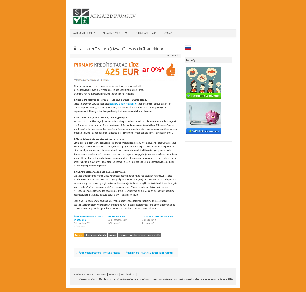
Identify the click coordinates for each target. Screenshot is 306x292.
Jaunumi (168, 33)
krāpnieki (123, 235)
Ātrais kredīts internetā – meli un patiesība (98, 252)
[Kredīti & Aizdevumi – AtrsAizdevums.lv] (105, 24)
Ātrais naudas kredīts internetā (157, 216)
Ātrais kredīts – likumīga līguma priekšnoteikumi (151, 252)
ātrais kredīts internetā (95, 235)
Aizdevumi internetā (84, 33)
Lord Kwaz (168, 87)
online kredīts (154, 235)
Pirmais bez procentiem (115, 33)
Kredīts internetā (116, 216)
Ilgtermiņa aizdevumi (146, 33)
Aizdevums (79, 274)
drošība (112, 235)
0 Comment (172, 55)
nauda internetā (137, 235)
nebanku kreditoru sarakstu (123, 103)
